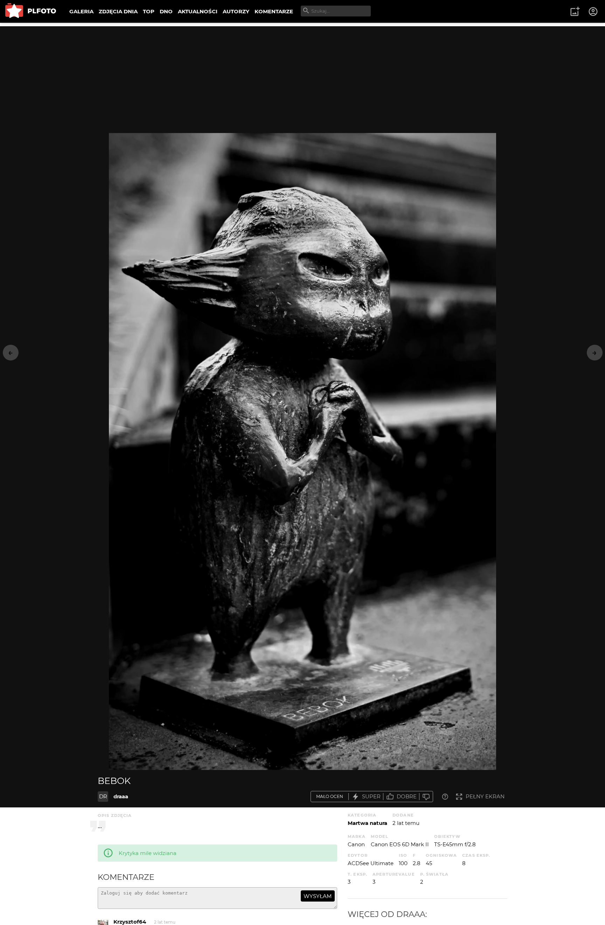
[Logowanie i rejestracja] (593, 11)
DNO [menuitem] (166, 11)
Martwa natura (367, 823)
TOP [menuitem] (148, 11)
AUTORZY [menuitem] (236, 11)
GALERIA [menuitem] (81, 11)
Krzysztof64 (129, 921)
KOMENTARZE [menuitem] (274, 11)
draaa (120, 796)
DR (103, 796)
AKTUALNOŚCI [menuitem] (197, 11)
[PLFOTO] (30, 11)
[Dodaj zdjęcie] (575, 11)
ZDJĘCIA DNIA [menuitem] (118, 11)
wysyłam (318, 896)
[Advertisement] (302, 75)
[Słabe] (426, 796)
